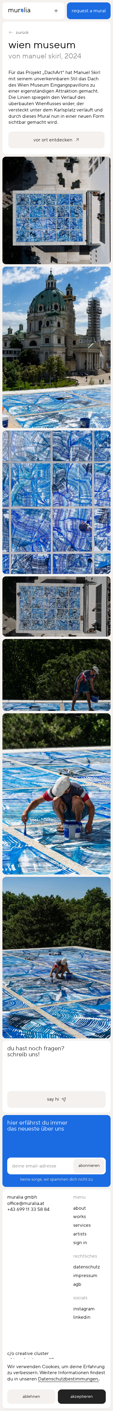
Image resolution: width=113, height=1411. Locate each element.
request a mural (89, 11)
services (82, 1225)
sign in (80, 1243)
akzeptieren (82, 1396)
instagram (84, 1309)
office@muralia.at (25, 1203)
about (79, 1208)
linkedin (81, 1317)
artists (79, 1234)
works (79, 1217)
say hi (53, 1099)
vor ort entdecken (52, 140)
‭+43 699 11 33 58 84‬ (28, 1209)
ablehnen (31, 1396)
